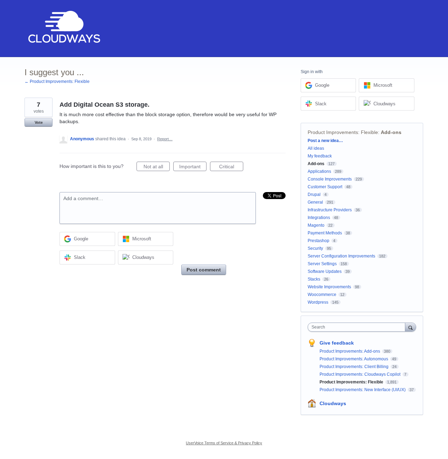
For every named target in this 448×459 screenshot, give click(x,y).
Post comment (204, 270)
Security (315, 248)
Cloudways (333, 403)
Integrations (319, 217)
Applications (319, 171)
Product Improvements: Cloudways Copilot (360, 374)
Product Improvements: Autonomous (354, 358)
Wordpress (318, 302)
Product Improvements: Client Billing (355, 366)
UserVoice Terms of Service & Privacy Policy (224, 443)
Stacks (314, 279)
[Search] (410, 327)
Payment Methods (325, 233)
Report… (165, 139)
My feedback (320, 156)
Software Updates (325, 271)
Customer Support (325, 186)
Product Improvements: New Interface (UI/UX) (363, 389)
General (315, 202)
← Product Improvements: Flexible (57, 81)
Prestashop (318, 240)
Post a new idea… (325, 140)
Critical (231, 167)
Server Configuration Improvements (341, 256)
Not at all (157, 167)
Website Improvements (329, 286)
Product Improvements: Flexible (343, 132)
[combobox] (358, 327)
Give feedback (337, 343)
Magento (316, 225)
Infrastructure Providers (330, 209)
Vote (39, 122)
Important (192, 167)
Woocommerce (322, 294)
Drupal (314, 194)
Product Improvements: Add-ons (350, 351)
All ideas (316, 148)
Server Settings (322, 263)
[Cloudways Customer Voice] (63, 28)
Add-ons (391, 132)
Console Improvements (330, 179)
